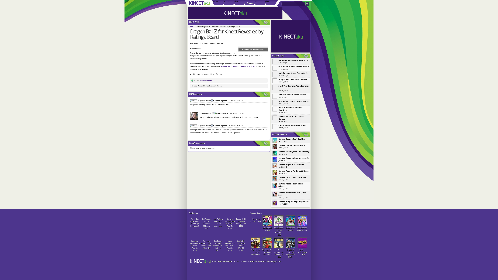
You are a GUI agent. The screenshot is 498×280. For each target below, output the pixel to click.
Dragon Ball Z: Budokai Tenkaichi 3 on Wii (238, 66)
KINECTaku (222, 261)
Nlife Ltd (231, 261)
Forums (250, 3)
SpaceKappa (206, 113)
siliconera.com (206, 80)
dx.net (278, 261)
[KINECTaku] (200, 3)
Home (192, 26)
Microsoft (262, 261)
